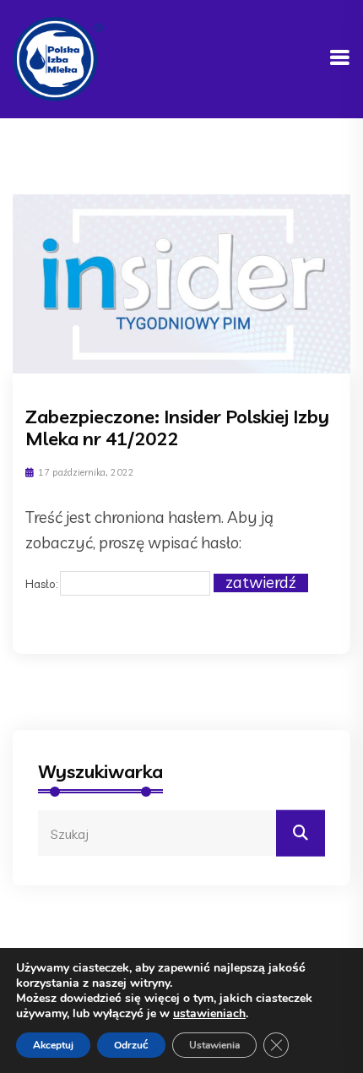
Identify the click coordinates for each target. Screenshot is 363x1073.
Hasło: (42, 583)
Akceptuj (53, 1045)
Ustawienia (214, 1045)
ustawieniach (209, 1013)
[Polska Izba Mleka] (58, 57)
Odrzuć (131, 1045)
